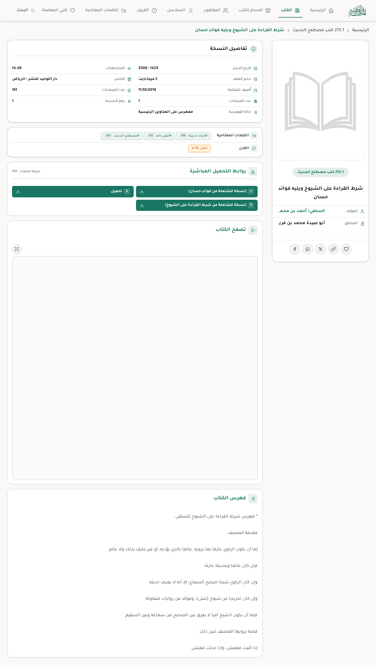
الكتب (286, 10)
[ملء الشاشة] (16, 249)
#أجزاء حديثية (194, 136)
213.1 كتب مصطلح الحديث (318, 30)
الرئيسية (318, 10)
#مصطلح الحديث (122, 136)
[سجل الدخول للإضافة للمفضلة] (346, 249)
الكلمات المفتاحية (101, 10)
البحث (22, 10)
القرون (143, 10)
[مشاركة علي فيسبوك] (294, 249)
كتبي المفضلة (54, 10)
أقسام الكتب (251, 10)
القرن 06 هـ (199, 148)
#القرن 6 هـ (160, 136)
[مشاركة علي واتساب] (307, 249)
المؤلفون (211, 10)
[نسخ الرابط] (333, 249)
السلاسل (176, 10)
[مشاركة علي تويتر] (320, 249)
